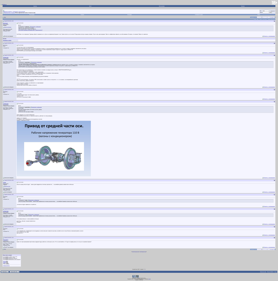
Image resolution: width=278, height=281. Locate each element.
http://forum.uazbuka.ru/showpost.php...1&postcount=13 (30, 30)
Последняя (272, 17)
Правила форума (6, 265)
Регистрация (31, 14)
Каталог (243, 6)
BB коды (4, 261)
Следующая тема (143, 251)
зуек (4, 182)
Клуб (90, 6)
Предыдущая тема (135, 251)
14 (267, 17)
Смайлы (4, 262)
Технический (15, 11)
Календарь (129, 14)
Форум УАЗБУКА (270, 271)
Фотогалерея (162, 6)
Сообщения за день (199, 14)
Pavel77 (5, 240)
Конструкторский (22, 11)
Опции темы (256, 19)
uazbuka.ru (10, 11)
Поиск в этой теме (263, 19)
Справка (82, 14)
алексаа (5, 57)
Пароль (261, 12)
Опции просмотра (271, 19)
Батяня (5, 23)
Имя (260, 10)
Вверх (275, 271)
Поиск (259, 14)
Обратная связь (263, 271)
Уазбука (35, 6)
